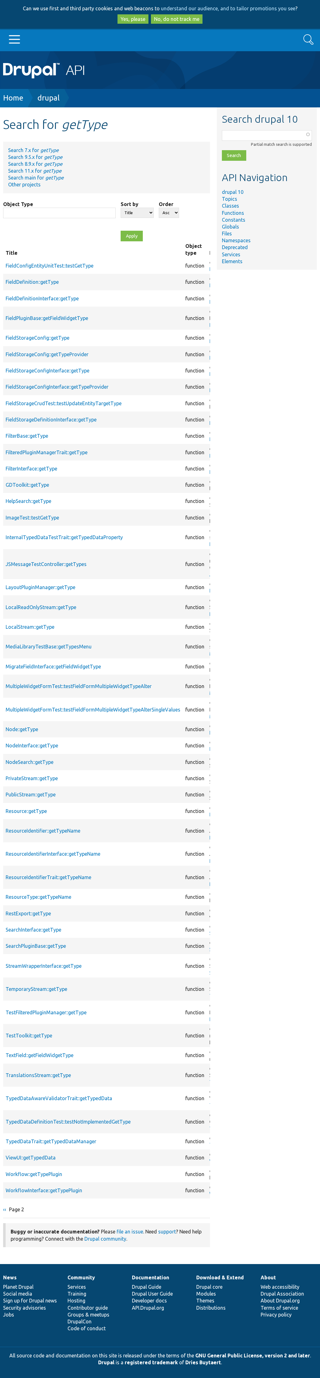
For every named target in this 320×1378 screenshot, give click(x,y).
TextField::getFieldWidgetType (39, 1055)
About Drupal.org (280, 1300)
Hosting (76, 1300)
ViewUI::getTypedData (31, 1157)
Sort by (129, 204)
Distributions (211, 1308)
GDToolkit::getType (27, 485)
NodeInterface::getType (32, 745)
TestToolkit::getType (29, 1035)
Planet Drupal (18, 1287)
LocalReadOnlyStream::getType (41, 607)
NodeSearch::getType (29, 762)
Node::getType (22, 729)
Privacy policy (276, 1314)
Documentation (150, 1277)
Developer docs (149, 1300)
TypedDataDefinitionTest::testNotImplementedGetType (68, 1122)
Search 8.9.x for (35, 164)
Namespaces (236, 240)
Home (13, 98)
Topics (229, 199)
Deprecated (235, 247)
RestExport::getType (28, 913)
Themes (205, 1300)
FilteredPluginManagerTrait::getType (47, 452)
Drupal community (105, 1239)
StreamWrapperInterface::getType (44, 966)
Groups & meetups (88, 1314)
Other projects (24, 184)
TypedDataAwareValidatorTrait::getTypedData (59, 1098)
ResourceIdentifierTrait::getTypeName (48, 877)
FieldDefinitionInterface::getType (42, 298)
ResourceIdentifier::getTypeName (43, 831)
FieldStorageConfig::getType (37, 338)
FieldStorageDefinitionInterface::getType (51, 419)
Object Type (18, 204)
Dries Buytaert (203, 1362)
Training (77, 1294)
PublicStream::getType (31, 794)
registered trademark (151, 1362)
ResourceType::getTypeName (38, 897)
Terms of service (279, 1308)
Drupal (106, 1362)
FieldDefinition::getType (32, 282)
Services (231, 254)
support (167, 1231)
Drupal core (209, 1287)
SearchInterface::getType (33, 930)
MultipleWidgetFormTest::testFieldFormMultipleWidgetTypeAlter (79, 686)
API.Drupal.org (148, 1308)
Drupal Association (282, 1294)
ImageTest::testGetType (32, 517)
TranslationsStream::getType (38, 1075)
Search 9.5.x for (35, 157)
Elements (232, 261)
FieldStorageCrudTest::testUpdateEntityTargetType (64, 403)
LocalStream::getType (30, 627)
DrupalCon (80, 1321)
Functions (233, 213)
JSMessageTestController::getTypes (46, 564)
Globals (230, 226)
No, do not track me (176, 19)
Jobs (8, 1314)
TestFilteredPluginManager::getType (46, 1012)
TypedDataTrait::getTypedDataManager (51, 1141)
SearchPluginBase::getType (36, 946)
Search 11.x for (35, 171)
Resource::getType (26, 811)
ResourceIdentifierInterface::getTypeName (53, 854)
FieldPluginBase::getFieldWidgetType (47, 318)
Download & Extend (220, 1277)
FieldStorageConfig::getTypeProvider (47, 354)
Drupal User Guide (152, 1294)
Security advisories (24, 1308)
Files (227, 233)
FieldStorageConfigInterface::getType (47, 370)
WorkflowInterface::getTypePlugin (44, 1190)
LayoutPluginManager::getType (40, 587)
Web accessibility (280, 1287)
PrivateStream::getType (32, 778)
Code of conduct (87, 1328)
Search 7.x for (33, 150)
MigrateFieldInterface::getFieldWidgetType (53, 666)
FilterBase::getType (27, 436)
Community (81, 1277)
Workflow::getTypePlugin (34, 1174)
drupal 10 (232, 192)
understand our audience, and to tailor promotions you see (228, 8)
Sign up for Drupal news (30, 1300)
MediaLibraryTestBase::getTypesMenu (49, 646)
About (268, 1277)
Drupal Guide (146, 1287)
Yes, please (133, 19)
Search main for (36, 177)
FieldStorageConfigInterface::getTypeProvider (57, 387)
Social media (17, 1294)
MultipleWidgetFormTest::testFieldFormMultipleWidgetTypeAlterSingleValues (93, 709)
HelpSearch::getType (28, 501)
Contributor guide (88, 1308)
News (10, 1277)
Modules (206, 1294)
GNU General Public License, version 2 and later (252, 1355)
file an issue (130, 1231)
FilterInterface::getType (31, 468)
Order (166, 204)
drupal (49, 98)
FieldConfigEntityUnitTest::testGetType (49, 265)
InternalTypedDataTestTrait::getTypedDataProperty (64, 537)
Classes (230, 206)
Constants (233, 220)
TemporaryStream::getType (36, 989)
